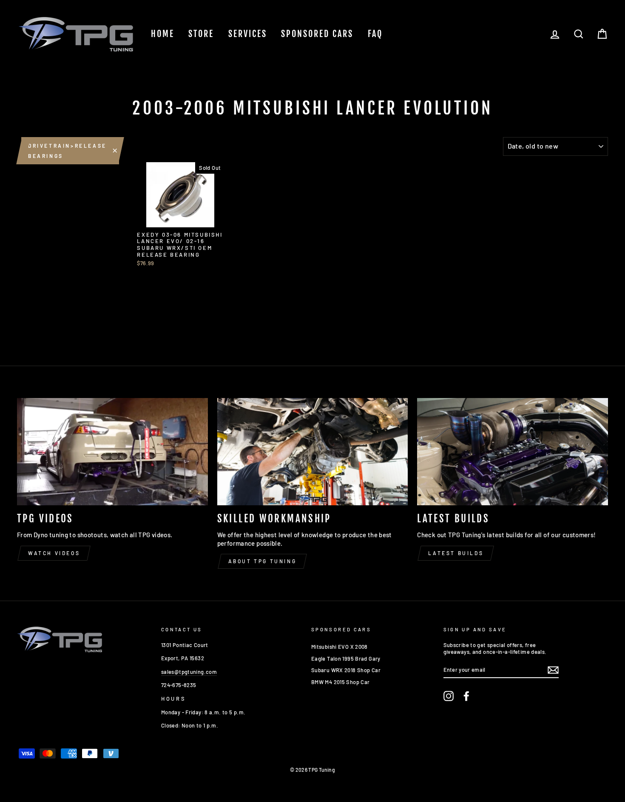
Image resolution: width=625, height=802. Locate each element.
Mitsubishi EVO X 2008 (339, 646)
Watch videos (54, 553)
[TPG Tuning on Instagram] (448, 696)
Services (247, 34)
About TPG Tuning (262, 561)
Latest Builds (455, 553)
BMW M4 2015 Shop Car (340, 682)
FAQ (375, 34)
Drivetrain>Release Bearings (67, 151)
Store (201, 34)
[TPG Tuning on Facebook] (466, 696)
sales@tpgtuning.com (189, 671)
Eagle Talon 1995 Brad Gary (346, 658)
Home (162, 34)
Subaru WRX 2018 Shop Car (346, 670)
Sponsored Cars (317, 34)
